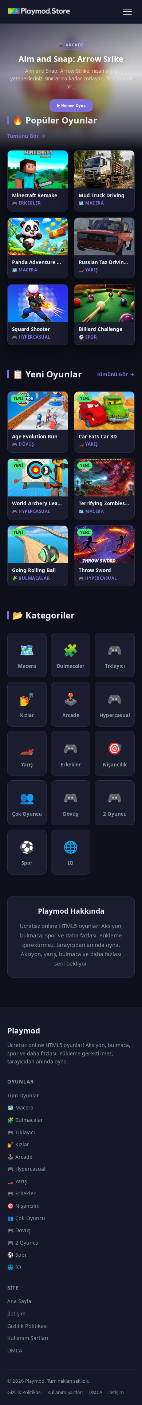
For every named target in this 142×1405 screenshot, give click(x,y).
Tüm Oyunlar (23, 1095)
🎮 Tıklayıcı (21, 1132)
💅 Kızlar (18, 1144)
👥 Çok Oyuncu (26, 1218)
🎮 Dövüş (19, 1230)
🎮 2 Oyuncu (23, 1242)
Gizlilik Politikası (27, 1325)
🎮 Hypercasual (26, 1168)
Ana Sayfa (19, 1301)
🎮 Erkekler (21, 1193)
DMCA (14, 1350)
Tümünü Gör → (26, 135)
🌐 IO (14, 1267)
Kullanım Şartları (27, 1337)
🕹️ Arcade (19, 1156)
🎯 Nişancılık (23, 1205)
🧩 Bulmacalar (25, 1119)
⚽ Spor (17, 1254)
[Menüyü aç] (127, 12)
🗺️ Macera (20, 1107)
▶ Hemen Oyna (71, 105)
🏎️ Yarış (17, 1181)
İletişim (16, 1313)
